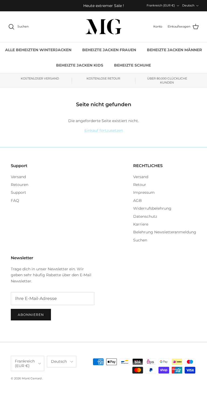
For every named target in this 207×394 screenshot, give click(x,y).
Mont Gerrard (32, 378)
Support (18, 192)
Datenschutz (145, 216)
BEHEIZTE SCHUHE (132, 65)
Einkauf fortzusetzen (103, 130)
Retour (139, 184)
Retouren (19, 184)
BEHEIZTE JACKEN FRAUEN (109, 49)
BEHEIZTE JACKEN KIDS (79, 65)
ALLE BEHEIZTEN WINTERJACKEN (38, 49)
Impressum (144, 192)
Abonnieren (31, 315)
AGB (137, 200)
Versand (18, 176)
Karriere (140, 224)
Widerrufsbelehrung (152, 208)
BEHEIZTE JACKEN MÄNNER (174, 49)
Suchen (140, 240)
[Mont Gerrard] (103, 27)
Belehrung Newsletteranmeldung (164, 232)
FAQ (15, 200)
